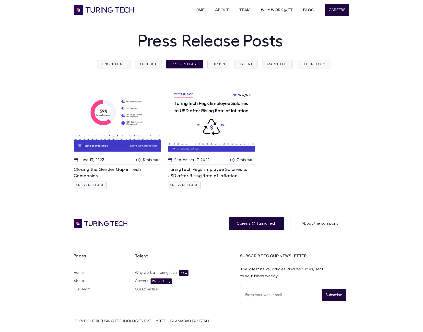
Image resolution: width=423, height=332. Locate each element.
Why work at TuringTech (156, 273)
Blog (308, 9)
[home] (110, 10)
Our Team (82, 289)
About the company (320, 223)
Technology (313, 64)
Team (244, 9)
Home (199, 9)
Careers (337, 9)
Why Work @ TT (277, 9)
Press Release (184, 64)
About (222, 9)
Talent (246, 64)
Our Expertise (146, 289)
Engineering (113, 64)
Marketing (277, 64)
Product (148, 64)
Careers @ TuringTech (256, 223)
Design (218, 64)
